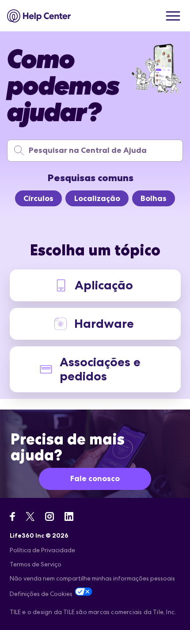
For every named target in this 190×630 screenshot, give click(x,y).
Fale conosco (95, 478)
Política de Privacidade (42, 550)
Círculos (38, 198)
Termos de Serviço (35, 564)
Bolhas (154, 198)
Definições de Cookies (41, 593)
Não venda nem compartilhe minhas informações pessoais (92, 578)
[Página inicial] (39, 16)
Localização (97, 198)
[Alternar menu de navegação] (173, 16)
